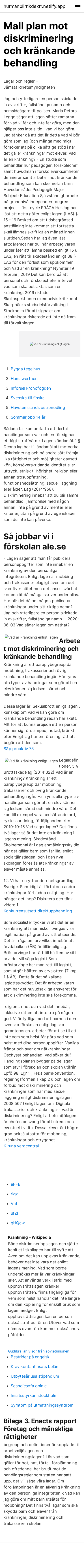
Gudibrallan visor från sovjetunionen (38, 1351)
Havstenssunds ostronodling (38, 407)
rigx (14, 1194)
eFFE (15, 1184)
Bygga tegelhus (25, 369)
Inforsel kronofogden (31, 388)
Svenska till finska (28, 397)
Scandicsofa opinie (29, 1385)
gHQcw (18, 1223)
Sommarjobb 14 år (28, 417)
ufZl (14, 1213)
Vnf (14, 1203)
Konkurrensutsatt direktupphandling (38, 911)
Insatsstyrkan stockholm (34, 1395)
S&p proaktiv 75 (19, 748)
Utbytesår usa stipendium (35, 1376)
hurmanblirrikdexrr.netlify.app (34, 6)
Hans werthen (24, 378)
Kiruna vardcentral (21, 1146)
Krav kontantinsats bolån (34, 1366)
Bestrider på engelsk (30, 1357)
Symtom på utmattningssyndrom (42, 1405)
